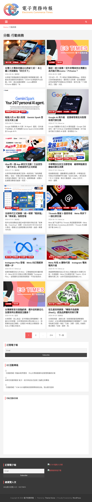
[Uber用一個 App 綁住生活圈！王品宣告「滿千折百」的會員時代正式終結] (24, 148)
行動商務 (23, 62)
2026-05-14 (52, 269)
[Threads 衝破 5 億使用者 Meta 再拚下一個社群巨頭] (68, 198)
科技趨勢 (15, 112)
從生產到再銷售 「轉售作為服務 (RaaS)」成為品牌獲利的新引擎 (63, 311)
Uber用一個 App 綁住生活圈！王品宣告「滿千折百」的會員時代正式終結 (23, 165)
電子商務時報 (29, 498)
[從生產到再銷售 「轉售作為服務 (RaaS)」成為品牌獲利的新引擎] (68, 294)
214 (51, 335)
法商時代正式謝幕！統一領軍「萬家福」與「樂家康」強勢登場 (24, 215)
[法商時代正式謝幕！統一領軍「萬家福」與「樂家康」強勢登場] (24, 198)
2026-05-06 (9, 315)
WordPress (77, 498)
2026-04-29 (52, 315)
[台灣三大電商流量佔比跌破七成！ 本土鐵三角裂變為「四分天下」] (24, 52)
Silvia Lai (18, 123)
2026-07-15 (9, 170)
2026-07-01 (9, 219)
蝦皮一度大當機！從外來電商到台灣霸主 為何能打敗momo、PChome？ (67, 69)
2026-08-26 (9, 74)
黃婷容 (17, 74)
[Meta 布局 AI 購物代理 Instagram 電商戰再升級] (68, 247)
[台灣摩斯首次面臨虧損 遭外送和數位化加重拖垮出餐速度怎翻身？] (24, 294)
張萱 (59, 74)
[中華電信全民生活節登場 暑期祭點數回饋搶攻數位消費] (68, 148)
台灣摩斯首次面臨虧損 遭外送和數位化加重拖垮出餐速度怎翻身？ (24, 311)
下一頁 (61, 335)
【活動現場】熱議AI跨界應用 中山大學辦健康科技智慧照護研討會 (30, 373)
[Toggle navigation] (6, 21)
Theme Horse (50, 498)
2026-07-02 (52, 170)
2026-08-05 (52, 74)
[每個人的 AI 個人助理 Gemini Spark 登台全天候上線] (24, 101)
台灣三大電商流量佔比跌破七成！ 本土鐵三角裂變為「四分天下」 (23, 69)
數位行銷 (8, 62)
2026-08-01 (9, 123)
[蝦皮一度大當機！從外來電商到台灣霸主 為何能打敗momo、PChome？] (68, 52)
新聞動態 (15, 62)
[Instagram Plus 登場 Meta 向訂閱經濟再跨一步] (24, 247)
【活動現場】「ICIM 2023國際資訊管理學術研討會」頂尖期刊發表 (29, 387)
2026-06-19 (52, 219)
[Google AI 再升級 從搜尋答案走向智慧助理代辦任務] (68, 101)
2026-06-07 (9, 269)
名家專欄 (52, 62)
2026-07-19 (52, 123)
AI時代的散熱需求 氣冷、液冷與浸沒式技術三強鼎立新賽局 (27, 380)
